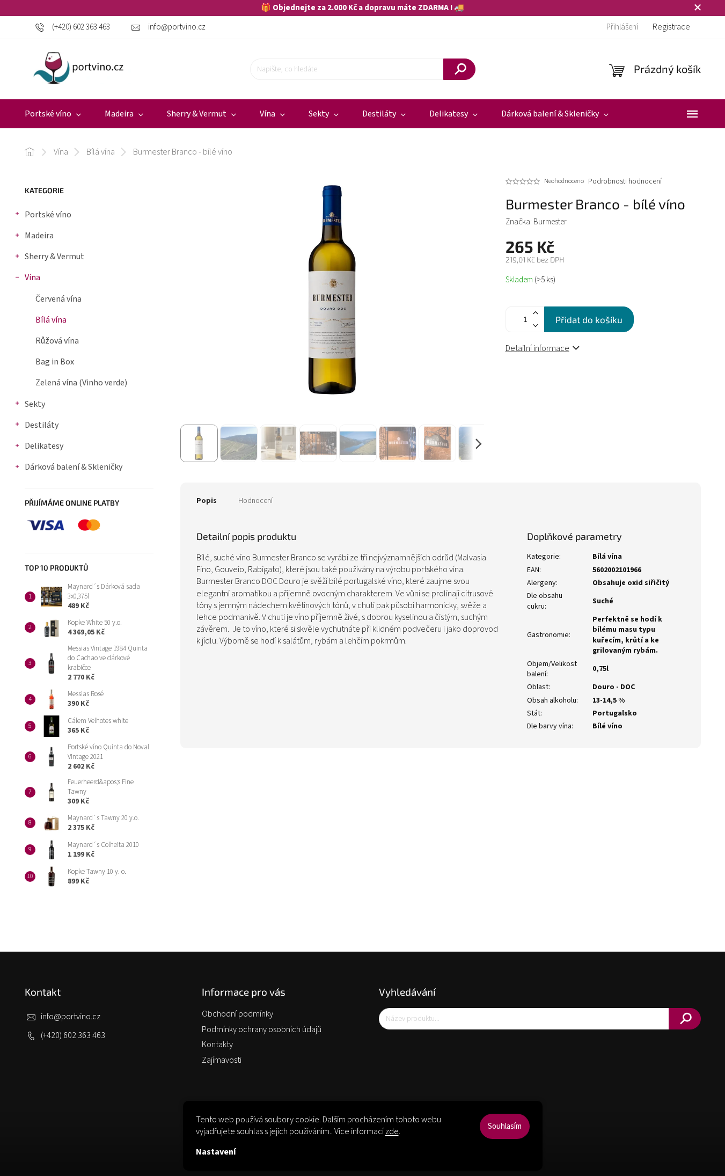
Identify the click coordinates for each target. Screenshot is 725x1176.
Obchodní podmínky (237, 1014)
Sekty (35, 404)
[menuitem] (53, 114)
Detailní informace (537, 348)
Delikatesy (44, 446)
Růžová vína (57, 341)
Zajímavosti (221, 1060)
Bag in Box (54, 362)
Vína (32, 277)
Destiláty (41, 425)
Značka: (536, 222)
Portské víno (48, 215)
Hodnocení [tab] (255, 500)
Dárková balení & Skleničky (73, 467)
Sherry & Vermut (54, 256)
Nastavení (216, 1152)
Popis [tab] (206, 500)
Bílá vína (51, 320)
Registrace (671, 27)
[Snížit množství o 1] (535, 325)
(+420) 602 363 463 (73, 1035)
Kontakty (217, 1044)
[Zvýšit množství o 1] (535, 313)
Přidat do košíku (589, 319)
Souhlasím (505, 1126)
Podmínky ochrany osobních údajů (261, 1029)
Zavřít (570, 384)
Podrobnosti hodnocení (625, 182)
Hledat (459, 69)
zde (392, 1131)
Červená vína (58, 299)
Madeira (39, 236)
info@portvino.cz (70, 1016)
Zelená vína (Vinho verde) (81, 383)
